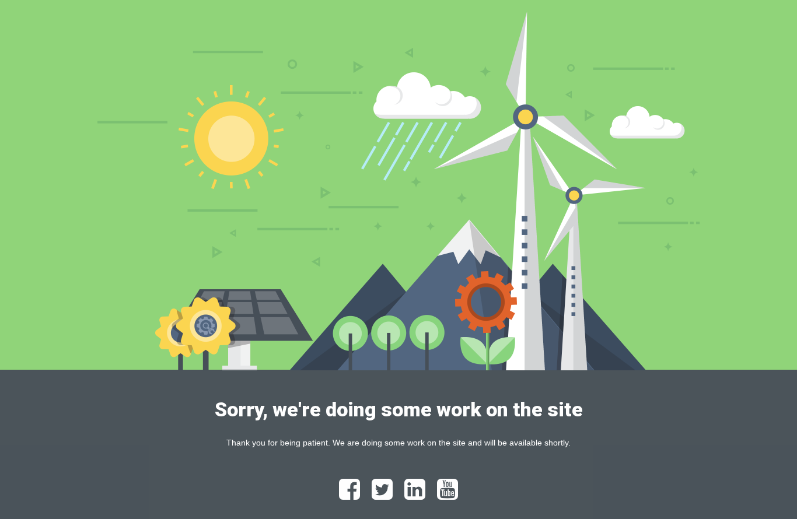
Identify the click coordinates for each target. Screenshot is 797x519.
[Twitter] (382, 494)
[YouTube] (447, 494)
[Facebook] (349, 494)
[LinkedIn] (414, 494)
